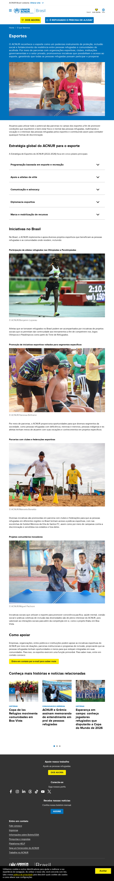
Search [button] (89, 12)
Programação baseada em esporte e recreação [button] (37, 164)
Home (11, 27)
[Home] (23, 11)
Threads (30, 791)
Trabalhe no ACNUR (18, 852)
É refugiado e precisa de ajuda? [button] (71, 20)
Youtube (43, 791)
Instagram (17, 791)
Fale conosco (15, 825)
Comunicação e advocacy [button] (25, 189)
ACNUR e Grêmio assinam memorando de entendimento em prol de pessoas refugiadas (57, 717)
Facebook (11, 791)
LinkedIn (23, 791)
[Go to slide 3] (60, 746)
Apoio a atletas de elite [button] (24, 177)
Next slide (102, 691)
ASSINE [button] (57, 811)
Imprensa (13, 830)
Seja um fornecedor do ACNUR (24, 848)
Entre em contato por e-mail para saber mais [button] (34, 661)
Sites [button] (103, 12)
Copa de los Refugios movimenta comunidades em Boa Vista (23, 715)
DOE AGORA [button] (96, 12)
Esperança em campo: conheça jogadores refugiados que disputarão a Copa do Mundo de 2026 (89, 718)
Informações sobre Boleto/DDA (24, 834)
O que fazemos (23, 27)
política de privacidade (23, 875)
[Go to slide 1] (55, 746)
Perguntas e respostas (19, 839)
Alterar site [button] (35, 2)
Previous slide (12, 691)
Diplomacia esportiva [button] (23, 202)
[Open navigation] (10, 10)
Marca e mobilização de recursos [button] (29, 214)
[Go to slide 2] (57, 746)
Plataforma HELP (17, 843)
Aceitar (103, 871)
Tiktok (36, 791)
